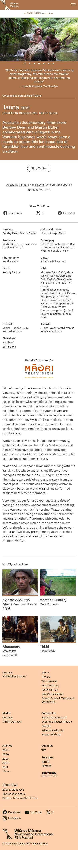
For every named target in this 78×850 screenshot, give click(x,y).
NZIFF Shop (9, 785)
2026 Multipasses (13, 789)
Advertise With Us (52, 730)
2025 (5, 750)
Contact (7, 672)
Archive (7, 745)
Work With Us (49, 685)
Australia (11, 184)
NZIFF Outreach (12, 721)
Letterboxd (9, 346)
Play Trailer (39, 168)
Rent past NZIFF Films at (47, 762)
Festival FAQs (49, 689)
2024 (5, 754)
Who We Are (48, 681)
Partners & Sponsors (54, 717)
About (45, 672)
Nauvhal (40, 184)
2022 (5, 763)
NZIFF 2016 (34, 95)
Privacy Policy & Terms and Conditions (57, 700)
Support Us (48, 713)
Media (6, 713)
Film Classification (52, 694)
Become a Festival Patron (56, 721)
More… (6, 771)
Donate (45, 726)
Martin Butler (48, 113)
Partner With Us (51, 734)
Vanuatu (24, 184)
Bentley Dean (28, 113)
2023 (5, 758)
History (45, 677)
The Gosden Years (13, 794)
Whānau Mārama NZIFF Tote (20, 798)
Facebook (8, 342)
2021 (5, 767)
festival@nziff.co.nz (14, 676)
